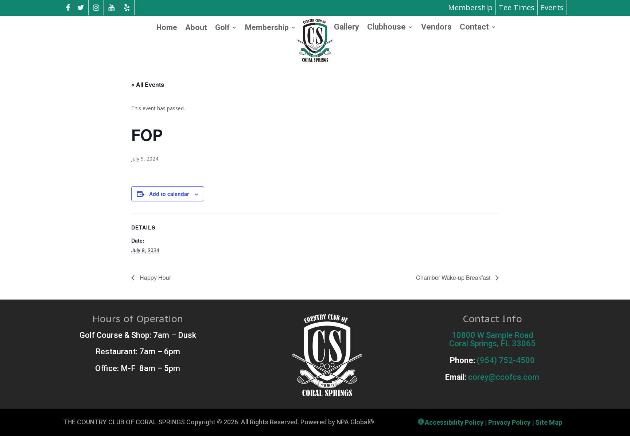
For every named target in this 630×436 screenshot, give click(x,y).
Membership (470, 7)
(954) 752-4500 (506, 360)
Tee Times (516, 7)
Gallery (346, 27)
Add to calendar (169, 193)
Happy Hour (154, 277)
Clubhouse (386, 27)
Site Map (548, 422)
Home (166, 28)
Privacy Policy (509, 422)
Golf (222, 28)
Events (552, 7)
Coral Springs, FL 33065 (492, 343)
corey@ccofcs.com (503, 377)
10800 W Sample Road (492, 335)
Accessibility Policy (454, 422)
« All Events (147, 84)
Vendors (436, 27)
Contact (474, 27)
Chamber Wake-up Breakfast (454, 277)
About (196, 28)
